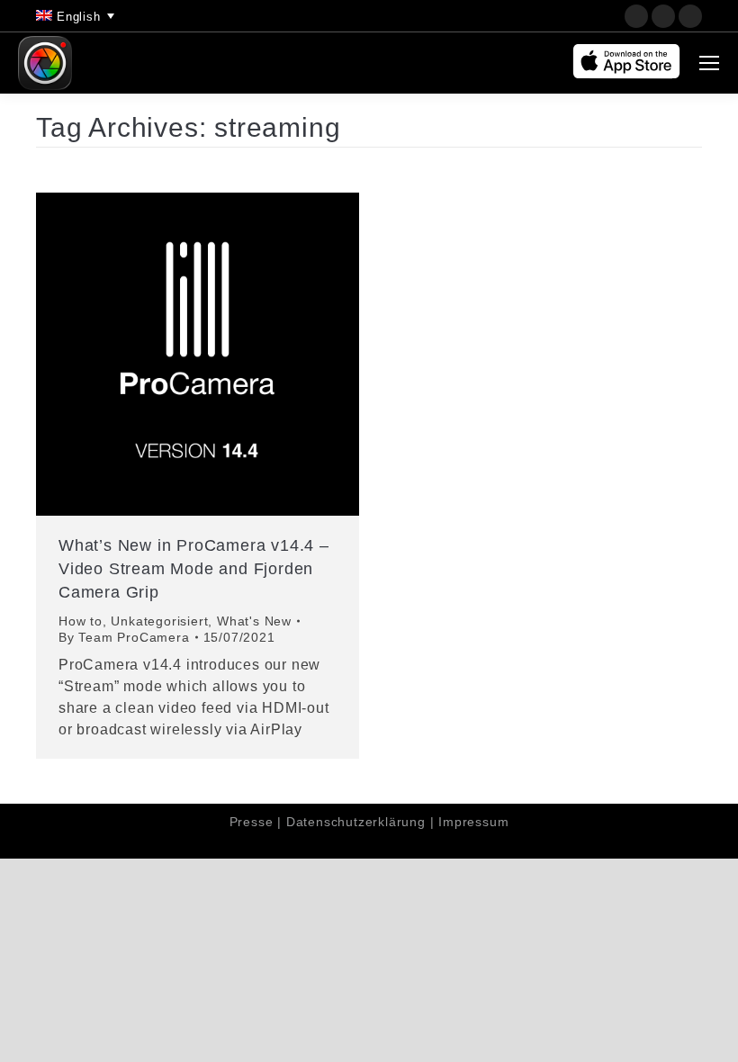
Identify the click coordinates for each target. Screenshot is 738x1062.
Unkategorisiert (159, 621)
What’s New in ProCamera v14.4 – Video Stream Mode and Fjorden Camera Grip (193, 568)
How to (80, 621)
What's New (254, 621)
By (124, 637)
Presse (252, 821)
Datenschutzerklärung (356, 821)
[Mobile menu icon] (709, 63)
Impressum (473, 821)
